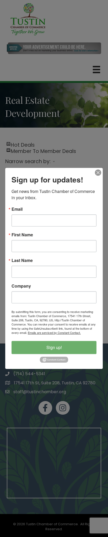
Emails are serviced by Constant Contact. (54, 332)
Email (17, 209)
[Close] (98, 172)
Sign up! (54, 347)
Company (21, 286)
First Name (22, 235)
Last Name (22, 260)
